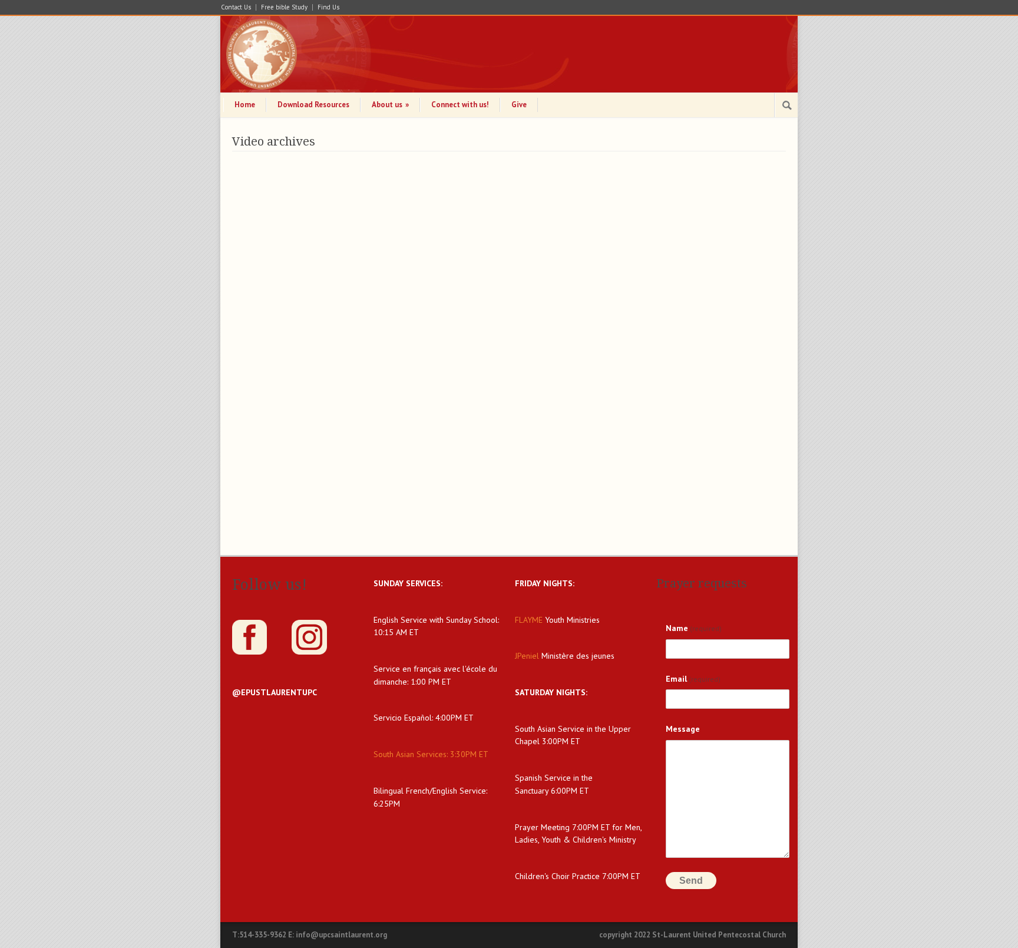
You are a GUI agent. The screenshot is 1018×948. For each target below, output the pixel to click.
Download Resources (313, 105)
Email (693, 678)
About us (390, 105)
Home (244, 105)
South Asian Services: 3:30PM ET (431, 754)
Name (694, 628)
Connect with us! (460, 105)
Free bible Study (284, 7)
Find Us (328, 7)
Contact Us (236, 7)
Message (683, 729)
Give (519, 105)
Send (691, 881)
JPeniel (527, 655)
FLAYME (529, 620)
